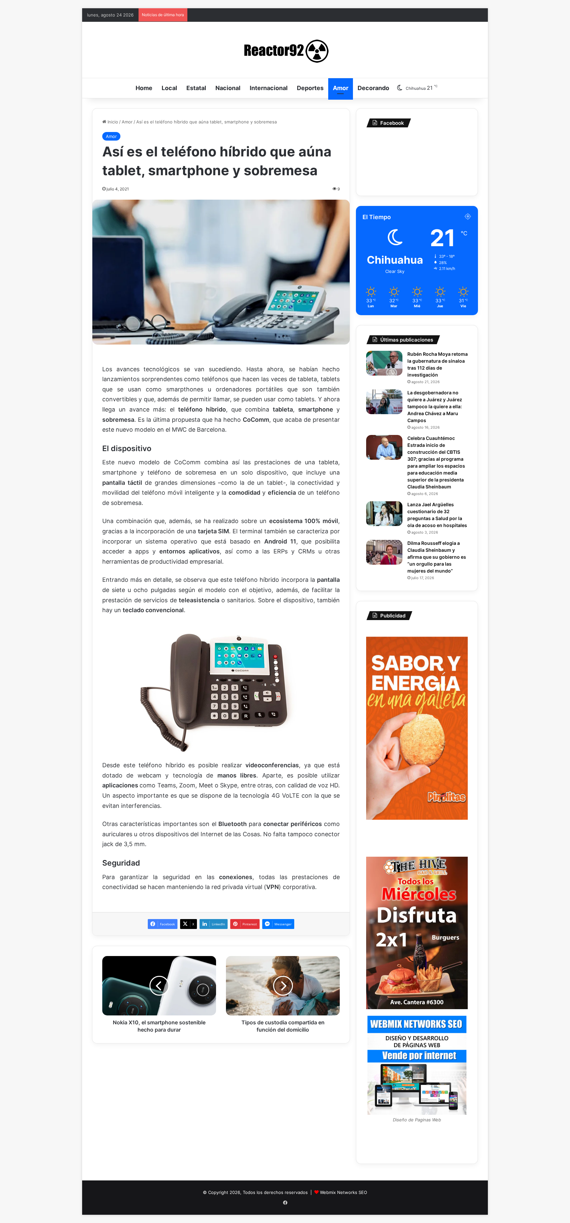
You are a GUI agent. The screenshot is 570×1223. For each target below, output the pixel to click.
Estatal (196, 87)
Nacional (227, 87)
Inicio (112, 121)
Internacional (269, 87)
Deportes (310, 87)
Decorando (373, 87)
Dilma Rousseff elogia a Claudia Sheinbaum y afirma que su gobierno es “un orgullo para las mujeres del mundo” (436, 557)
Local (169, 87)
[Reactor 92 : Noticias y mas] (285, 50)
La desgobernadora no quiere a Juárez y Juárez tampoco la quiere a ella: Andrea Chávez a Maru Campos (434, 406)
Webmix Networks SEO (343, 1192)
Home (144, 87)
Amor (340, 87)
